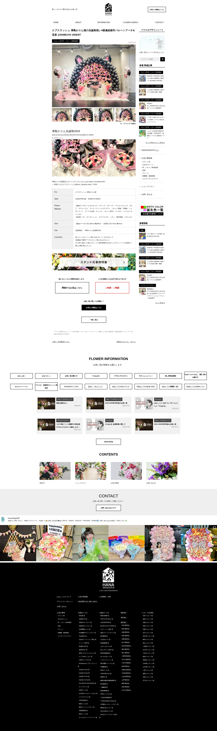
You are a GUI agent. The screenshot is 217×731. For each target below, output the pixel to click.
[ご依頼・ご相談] (112, 293)
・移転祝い (123, 613)
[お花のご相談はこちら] (157, 12)
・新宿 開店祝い (125, 629)
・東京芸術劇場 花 (104, 653)
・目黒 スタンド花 (147, 629)
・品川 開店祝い (125, 642)
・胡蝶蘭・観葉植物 (148, 176)
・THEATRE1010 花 (105, 673)
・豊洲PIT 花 (103, 677)
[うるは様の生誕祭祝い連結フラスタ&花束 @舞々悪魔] (142, 95)
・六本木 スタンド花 (148, 653)
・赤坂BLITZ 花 (82, 619)
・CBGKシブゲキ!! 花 (84, 660)
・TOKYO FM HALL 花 (106, 619)
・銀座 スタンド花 (147, 656)
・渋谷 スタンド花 (147, 615)
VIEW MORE (108, 442)
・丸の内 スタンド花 (148, 650)
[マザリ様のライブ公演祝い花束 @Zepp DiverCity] (142, 239)
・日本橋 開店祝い (126, 673)
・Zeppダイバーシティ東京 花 (87, 639)
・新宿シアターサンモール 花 (87, 653)
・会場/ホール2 (103, 613)
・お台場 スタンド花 (148, 667)
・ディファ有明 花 (83, 643)
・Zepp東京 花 (82, 636)
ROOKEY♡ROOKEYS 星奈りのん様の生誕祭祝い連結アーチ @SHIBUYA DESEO (156, 78)
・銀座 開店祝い (125, 666)
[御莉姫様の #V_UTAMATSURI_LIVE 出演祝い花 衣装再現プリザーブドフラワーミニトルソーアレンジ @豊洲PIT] (142, 294)
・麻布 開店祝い (125, 649)
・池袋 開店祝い (125, 632)
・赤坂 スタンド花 (147, 626)
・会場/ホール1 (82, 613)
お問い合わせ (147, 194)
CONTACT (159, 22)
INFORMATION (103, 22)
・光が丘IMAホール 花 (106, 711)
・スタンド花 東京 (147, 613)
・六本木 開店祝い (126, 663)
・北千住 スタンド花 (148, 680)
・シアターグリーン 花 (106, 660)
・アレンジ (145, 173)
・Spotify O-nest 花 (83, 676)
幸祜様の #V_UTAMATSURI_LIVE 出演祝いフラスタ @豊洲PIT (156, 106)
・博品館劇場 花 (104, 643)
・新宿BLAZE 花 (83, 646)
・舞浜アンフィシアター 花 (86, 707)
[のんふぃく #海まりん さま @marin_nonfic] (90, 543)
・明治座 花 (81, 615)
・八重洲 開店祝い (126, 656)
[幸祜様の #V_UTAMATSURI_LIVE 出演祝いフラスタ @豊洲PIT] (142, 108)
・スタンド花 (145, 162)
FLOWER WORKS (130, 22)
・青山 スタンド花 (147, 643)
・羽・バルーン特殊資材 (149, 167)
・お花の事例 (60, 613)
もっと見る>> (150, 142)
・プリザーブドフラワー (149, 179)
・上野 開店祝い (125, 680)
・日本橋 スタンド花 (148, 663)
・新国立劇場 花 (104, 615)
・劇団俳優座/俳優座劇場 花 (107, 680)
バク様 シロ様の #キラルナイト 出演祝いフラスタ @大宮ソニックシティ (156, 119)
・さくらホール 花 (83, 687)
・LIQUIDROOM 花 (105, 622)
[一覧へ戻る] (93, 322)
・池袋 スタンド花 (147, 622)
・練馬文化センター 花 (106, 708)
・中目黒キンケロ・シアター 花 (108, 704)
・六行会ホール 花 (104, 639)
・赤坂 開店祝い (125, 635)
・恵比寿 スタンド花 (148, 636)
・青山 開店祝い (125, 652)
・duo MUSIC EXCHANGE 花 (87, 683)
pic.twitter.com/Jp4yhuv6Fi (95, 181)
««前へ (61, 342)
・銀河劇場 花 (103, 636)
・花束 (143, 170)
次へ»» (126, 342)
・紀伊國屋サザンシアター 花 (87, 632)
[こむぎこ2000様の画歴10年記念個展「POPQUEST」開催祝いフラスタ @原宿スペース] (142, 136)
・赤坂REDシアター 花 (85, 626)
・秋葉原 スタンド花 (148, 660)
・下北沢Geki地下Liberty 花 (107, 701)
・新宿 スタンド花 (147, 619)
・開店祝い (123, 622)
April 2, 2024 (92, 184)
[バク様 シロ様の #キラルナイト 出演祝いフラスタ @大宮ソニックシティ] (142, 122)
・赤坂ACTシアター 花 (85, 622)
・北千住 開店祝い (126, 690)
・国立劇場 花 (103, 684)
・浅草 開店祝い (125, 687)
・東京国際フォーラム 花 (106, 663)
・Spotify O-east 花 (83, 669)
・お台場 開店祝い (126, 676)
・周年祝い (123, 617)
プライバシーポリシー (65, 601)
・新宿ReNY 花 (82, 650)
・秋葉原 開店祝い (126, 670)
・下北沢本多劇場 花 (105, 697)
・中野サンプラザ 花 (105, 694)
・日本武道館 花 (83, 700)
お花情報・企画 (105, 597)
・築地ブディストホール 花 (107, 632)
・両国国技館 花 (83, 710)
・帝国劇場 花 (103, 667)
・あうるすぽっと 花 (105, 656)
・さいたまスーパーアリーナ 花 (87, 717)
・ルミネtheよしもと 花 (85, 656)
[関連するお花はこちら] (72, 293)
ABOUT (78, 22)
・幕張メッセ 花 (83, 704)
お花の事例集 (147, 158)
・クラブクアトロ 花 (84, 697)
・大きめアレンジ (147, 165)
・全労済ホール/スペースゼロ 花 (87, 693)
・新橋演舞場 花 (104, 690)
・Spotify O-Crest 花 (84, 680)
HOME (56, 22)
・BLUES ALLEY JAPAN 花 (107, 626)
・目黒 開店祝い (125, 639)
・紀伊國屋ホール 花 (84, 629)
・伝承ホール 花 (83, 690)
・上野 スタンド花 (147, 670)
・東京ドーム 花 (83, 714)
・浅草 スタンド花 (147, 677)
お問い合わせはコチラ (108, 508)
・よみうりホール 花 (105, 646)
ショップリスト (148, 186)
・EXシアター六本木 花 (106, 650)
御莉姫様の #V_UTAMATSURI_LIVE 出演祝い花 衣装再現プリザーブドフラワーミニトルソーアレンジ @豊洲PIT (156, 293)
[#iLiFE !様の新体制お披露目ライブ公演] (126, 543)
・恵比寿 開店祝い (126, 646)
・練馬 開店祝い (125, 683)
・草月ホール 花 (104, 670)
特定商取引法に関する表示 (87, 601)
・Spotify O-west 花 (84, 673)
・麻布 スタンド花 (147, 639)
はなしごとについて (64, 597)
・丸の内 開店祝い (126, 659)
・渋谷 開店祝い (125, 625)
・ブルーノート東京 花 (106, 629)
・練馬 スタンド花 (147, 673)
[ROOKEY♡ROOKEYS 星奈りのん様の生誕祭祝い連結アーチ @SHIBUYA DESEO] (142, 81)
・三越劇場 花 (103, 687)
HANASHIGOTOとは (150, 150)
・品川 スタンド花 (147, 632)
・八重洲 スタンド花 (148, 646)
